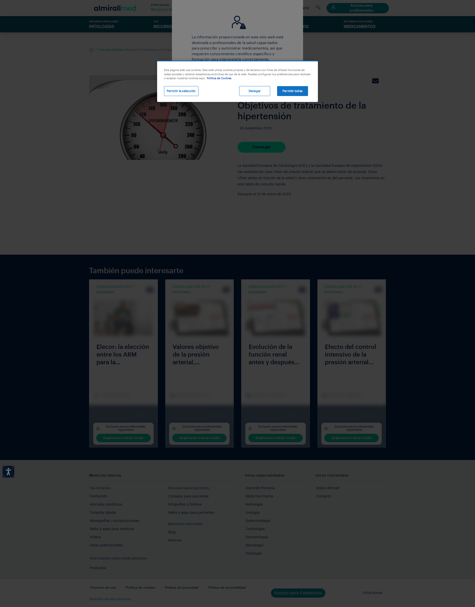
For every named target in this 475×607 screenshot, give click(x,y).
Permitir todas (293, 91)
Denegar (255, 91)
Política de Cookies (219, 78)
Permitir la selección (181, 91)
